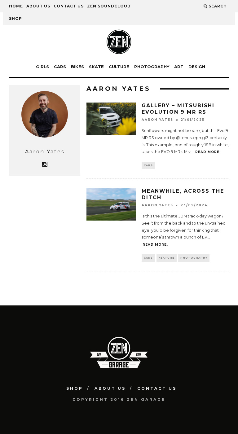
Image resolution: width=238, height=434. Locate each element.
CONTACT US (69, 6)
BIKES (77, 66)
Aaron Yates (157, 120)
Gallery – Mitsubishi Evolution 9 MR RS (178, 109)
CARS (60, 66)
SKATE (96, 66)
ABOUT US (38, 6)
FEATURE (166, 257)
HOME (16, 6)
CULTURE (119, 66)
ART (178, 66)
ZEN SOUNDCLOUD (109, 6)
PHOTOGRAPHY (151, 66)
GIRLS (42, 66)
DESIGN (196, 66)
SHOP (15, 18)
